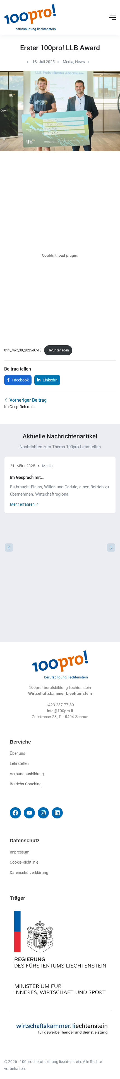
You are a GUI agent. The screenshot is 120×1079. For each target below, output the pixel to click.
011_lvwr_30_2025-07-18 (23, 350)
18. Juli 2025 (43, 61)
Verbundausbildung (27, 774)
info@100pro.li (60, 710)
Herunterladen (58, 350)
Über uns (17, 753)
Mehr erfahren (22, 504)
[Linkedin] (57, 812)
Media (68, 61)
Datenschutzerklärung (29, 872)
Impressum (19, 852)
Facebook (20, 380)
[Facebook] (15, 812)
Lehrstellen (19, 763)
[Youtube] (29, 812)
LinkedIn (49, 380)
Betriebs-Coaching (26, 784)
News (80, 61)
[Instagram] (43, 812)
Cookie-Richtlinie (24, 862)
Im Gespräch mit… (27, 477)
